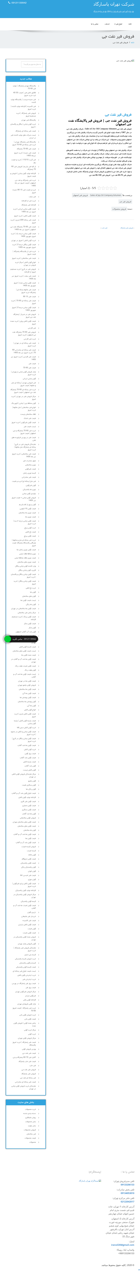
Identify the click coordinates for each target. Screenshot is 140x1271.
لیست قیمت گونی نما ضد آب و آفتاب (24, 675)
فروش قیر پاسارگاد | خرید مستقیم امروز (26, 114)
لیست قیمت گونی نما (28, 600)
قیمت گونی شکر (30, 624)
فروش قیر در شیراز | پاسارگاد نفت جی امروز (24, 315)
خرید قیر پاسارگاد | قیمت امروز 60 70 (24, 1009)
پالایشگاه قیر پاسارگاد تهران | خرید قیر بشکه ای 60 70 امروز (24, 143)
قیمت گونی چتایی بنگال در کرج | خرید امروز (24, 740)
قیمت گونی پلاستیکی (28, 863)
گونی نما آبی (31, 706)
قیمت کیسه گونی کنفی (27, 647)
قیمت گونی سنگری (29, 810)
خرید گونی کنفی (30, 749)
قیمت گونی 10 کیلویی (28, 509)
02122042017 (127, 1201)
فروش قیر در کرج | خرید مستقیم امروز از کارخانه (23, 270)
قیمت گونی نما (30, 838)
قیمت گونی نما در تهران (27, 681)
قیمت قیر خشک (30, 418)
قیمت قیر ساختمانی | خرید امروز (24, 258)
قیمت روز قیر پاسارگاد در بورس (24, 983)
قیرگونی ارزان (30, 996)
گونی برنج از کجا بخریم (27, 505)
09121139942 (19, 3)
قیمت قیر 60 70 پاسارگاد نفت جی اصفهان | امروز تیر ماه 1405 (23, 228)
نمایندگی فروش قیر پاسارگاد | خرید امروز (25, 949)
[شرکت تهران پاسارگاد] (103, 8)
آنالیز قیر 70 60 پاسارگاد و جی (24, 1057)
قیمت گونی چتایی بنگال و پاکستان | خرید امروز (23, 575)
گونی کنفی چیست (29, 770)
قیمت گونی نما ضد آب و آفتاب (24, 834)
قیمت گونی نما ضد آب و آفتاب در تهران (23, 660)
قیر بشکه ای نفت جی (28, 1078)
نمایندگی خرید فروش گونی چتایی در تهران (23, 1087)
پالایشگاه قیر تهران (28, 120)
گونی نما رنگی (31, 604)
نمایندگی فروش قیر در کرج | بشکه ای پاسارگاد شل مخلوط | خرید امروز (25, 447)
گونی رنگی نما (31, 789)
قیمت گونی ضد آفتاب (28, 758)
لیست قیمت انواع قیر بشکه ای (24, 971)
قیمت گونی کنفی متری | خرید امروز (25, 715)
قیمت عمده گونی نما (28, 655)
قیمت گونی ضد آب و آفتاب (26, 842)
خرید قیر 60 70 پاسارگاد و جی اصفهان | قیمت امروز (24, 432)
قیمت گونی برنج (30, 536)
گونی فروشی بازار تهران (27, 944)
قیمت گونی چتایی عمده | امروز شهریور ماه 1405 (25, 284)
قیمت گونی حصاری (29, 806)
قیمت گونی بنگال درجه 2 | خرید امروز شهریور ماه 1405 (24, 246)
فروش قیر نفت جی (28, 1070)
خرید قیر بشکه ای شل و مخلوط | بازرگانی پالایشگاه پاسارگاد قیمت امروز (24, 543)
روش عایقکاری (30, 1118)
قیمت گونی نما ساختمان (27, 689)
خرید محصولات (30, 1109)
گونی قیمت (32, 929)
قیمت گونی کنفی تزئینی (27, 925)
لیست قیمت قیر (30, 427)
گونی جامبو (32, 781)
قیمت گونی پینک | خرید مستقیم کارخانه (24, 618)
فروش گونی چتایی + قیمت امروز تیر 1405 (24, 499)
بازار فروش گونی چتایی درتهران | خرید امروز (23, 373)
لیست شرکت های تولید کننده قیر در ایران (23, 136)
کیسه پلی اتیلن (30, 955)
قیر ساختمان (31, 1134)
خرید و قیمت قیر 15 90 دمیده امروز (24, 191)
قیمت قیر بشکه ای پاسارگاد (25, 131)
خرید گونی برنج (30, 528)
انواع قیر (119, 24)
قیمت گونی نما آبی (29, 693)
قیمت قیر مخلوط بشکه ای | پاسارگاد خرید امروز (26, 291)
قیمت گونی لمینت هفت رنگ (25, 666)
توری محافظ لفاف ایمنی (27, 554)
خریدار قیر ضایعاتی (28, 916)
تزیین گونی (31, 912)
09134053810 (127, 1193)
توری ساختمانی (30, 465)
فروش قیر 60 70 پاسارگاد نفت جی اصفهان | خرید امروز (24, 333)
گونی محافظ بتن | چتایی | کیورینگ (23, 403)
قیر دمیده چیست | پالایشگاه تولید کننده (23, 101)
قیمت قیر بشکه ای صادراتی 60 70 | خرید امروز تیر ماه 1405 (24, 351)
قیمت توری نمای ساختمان (27, 562)
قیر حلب (104, 228)
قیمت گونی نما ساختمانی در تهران (23, 609)
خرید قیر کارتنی (30, 339)
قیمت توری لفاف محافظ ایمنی (25, 558)
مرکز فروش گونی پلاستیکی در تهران (24, 895)
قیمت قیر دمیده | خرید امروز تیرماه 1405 (25, 154)
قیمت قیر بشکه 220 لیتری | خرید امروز (23, 221)
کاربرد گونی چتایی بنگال (27, 570)
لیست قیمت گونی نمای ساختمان (24, 651)
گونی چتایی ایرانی (29, 379)
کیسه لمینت (31, 851)
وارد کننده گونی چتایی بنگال (25, 566)
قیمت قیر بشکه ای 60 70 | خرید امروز (23, 302)
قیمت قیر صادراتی (29, 477)
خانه (130, 24)
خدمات (107, 24)
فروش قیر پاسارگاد (126, 228)
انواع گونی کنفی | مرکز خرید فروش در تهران (25, 263)
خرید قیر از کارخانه (29, 201)
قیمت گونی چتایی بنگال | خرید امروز (25, 582)
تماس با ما (94, 24)
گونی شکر (32, 628)
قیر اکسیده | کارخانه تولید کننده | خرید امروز (23, 107)
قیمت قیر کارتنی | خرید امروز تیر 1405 (23, 358)
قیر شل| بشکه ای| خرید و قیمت (24, 481)
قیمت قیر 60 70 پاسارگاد (26, 149)
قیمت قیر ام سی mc (28, 875)
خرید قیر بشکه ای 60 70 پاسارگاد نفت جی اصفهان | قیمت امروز (23, 391)
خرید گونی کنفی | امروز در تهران (23, 240)
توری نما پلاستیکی (29, 489)
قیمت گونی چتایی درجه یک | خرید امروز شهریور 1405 (23, 235)
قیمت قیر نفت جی (29, 1053)
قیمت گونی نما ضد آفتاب (27, 745)
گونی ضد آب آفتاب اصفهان (26, 632)
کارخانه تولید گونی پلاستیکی (25, 890)
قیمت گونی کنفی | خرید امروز (25, 216)
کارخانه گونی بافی (29, 1000)
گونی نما (33, 592)
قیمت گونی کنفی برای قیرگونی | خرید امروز (24, 885)
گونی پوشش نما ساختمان (27, 702)
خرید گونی (32, 1034)
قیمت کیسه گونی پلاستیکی (26, 967)
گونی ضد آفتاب (30, 766)
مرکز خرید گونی (30, 1030)
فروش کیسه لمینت (28, 847)
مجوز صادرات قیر (29, 461)
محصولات (32, 1142)
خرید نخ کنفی (31, 588)
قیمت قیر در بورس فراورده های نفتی (24, 438)
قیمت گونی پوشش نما (28, 697)
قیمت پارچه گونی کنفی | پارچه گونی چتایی (25, 722)
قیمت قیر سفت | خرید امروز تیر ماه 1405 (24, 277)
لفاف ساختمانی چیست (28, 414)
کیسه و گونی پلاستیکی (27, 963)
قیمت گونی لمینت (29, 933)
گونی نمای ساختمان (29, 596)
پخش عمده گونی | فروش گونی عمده (25, 1024)
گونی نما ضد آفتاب (29, 814)
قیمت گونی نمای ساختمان (27, 826)
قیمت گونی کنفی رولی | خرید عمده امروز (23, 322)
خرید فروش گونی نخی (27, 1015)
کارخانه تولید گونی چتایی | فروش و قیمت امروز (23, 174)
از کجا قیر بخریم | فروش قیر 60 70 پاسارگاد (23, 168)
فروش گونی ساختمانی (28, 818)
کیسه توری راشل (29, 473)
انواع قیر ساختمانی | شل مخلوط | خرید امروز (24, 408)
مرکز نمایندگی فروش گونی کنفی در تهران (24, 775)
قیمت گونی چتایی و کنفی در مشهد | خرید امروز (23, 733)
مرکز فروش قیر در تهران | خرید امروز (23, 397)
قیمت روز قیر (31, 988)
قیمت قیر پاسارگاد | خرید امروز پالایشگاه (24, 1043)
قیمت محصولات (30, 1138)
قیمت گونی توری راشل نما (26, 550)
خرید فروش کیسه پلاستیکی (25, 959)
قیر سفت (32, 197)
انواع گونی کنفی (30, 710)
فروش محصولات (119, 209)
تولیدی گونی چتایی (29, 494)
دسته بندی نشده (29, 1113)
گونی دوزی (32, 879)
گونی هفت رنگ (30, 670)
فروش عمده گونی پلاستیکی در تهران (24, 938)
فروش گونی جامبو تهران (27, 685)
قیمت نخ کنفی (30, 532)
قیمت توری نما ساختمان (27, 513)
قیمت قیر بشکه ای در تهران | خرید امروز (25, 344)
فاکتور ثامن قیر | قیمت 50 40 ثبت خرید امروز (24, 94)
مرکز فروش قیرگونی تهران (25, 992)
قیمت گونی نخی (30, 1019)
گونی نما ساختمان (30, 830)
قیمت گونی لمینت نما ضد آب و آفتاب (24, 906)
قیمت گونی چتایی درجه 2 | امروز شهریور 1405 (24, 308)
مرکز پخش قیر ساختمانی (27, 613)
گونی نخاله (32, 855)
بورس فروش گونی (29, 1049)
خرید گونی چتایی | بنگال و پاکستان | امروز (23, 125)
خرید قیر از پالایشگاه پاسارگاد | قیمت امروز (24, 252)
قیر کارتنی (32, 328)
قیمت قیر (32, 364)
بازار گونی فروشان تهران (26, 1004)
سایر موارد (32, 1126)
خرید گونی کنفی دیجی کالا (26, 728)
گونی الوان (32, 871)
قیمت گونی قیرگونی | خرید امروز (23, 422)
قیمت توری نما (30, 517)
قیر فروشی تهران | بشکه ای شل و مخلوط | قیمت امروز (23, 384)
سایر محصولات (30, 1122)
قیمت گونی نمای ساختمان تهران (24, 822)
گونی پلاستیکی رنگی (28, 867)
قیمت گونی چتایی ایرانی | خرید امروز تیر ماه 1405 (24, 210)
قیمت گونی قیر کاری (28, 801)
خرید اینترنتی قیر (29, 979)
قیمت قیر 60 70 (29, 368)
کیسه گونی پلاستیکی (28, 901)
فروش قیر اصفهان (80, 195)
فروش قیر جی (125, 201)
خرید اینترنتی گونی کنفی (27, 975)
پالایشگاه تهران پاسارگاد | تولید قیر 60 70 (24, 87)
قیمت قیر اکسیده (29, 920)
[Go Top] (139, 1269)
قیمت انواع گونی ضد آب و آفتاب (24, 793)
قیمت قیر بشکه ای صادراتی (25, 1082)
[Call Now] (7, 639)
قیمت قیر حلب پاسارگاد (27, 1061)
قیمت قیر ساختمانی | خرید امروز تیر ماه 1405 (24, 455)
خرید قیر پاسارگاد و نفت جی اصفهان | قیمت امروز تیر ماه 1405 (25, 183)
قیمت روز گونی (30, 754)
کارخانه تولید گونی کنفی (27, 797)
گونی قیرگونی (31, 485)
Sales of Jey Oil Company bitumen (105, 195)
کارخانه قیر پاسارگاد (28, 205)
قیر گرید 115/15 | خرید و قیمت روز (23, 161)
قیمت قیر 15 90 (29, 297)
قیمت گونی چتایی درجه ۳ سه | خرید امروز (24, 522)
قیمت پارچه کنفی (29, 762)
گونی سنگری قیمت (29, 785)
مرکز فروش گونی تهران (27, 1038)
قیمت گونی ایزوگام (29, 859)
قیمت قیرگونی (30, 469)
